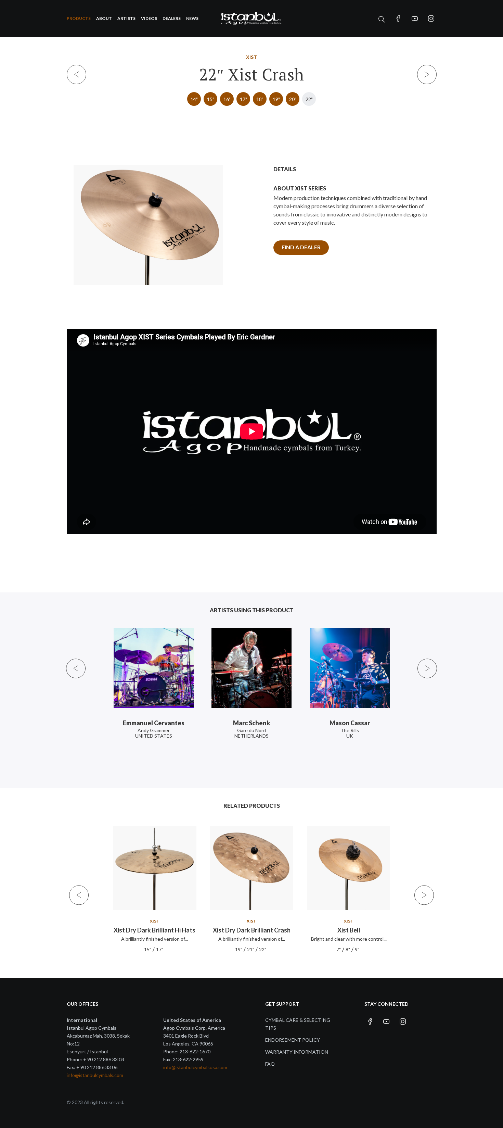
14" (194, 99)
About (104, 18)
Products (79, 18)
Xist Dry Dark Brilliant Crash (252, 930)
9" (356, 949)
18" (259, 99)
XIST (251, 57)
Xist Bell (348, 930)
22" (309, 99)
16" (227, 99)
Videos (149, 18)
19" (276, 99)
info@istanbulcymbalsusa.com (195, 1067)
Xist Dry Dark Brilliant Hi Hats (154, 930)
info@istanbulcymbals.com (95, 1075)
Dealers (172, 18)
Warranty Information (296, 1052)
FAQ (270, 1064)
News (192, 18)
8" (347, 949)
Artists (126, 18)
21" (250, 949)
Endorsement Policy (292, 1040)
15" (210, 99)
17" (243, 99)
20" (292, 99)
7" (338, 949)
